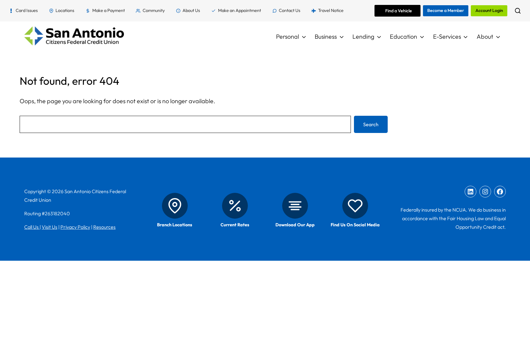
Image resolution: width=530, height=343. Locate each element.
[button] (517, 11)
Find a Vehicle (398, 11)
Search (370, 124)
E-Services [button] (447, 36)
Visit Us (49, 227)
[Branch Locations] (175, 206)
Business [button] (326, 36)
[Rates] (235, 206)
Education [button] (403, 36)
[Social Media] (355, 206)
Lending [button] (363, 36)
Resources (104, 227)
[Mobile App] (295, 206)
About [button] (485, 36)
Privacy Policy (75, 227)
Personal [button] (287, 36)
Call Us (32, 227)
